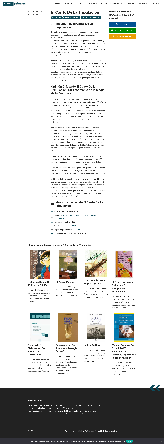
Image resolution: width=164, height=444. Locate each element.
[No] (162, 441)
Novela (131, 3)
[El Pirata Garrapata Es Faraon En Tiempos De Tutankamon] (124, 277)
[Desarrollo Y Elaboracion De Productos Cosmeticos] (40, 340)
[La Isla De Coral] (96, 340)
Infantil (80, 3)
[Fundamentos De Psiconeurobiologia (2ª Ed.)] (68, 340)
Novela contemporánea (91, 17)
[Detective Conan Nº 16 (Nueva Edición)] (40, 277)
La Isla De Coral (92, 345)
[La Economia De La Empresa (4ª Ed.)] (96, 275)
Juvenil (92, 3)
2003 (74, 226)
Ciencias (153, 3)
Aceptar (129, 441)
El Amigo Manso (65, 282)
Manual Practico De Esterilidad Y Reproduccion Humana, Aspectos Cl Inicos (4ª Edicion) (124, 351)
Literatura (67, 3)
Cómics (142, 3)
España (77, 229)
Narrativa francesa (71, 17)
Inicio (57, 3)
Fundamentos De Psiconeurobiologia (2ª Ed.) (66, 348)
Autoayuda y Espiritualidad (111, 3)
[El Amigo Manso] (68, 277)
